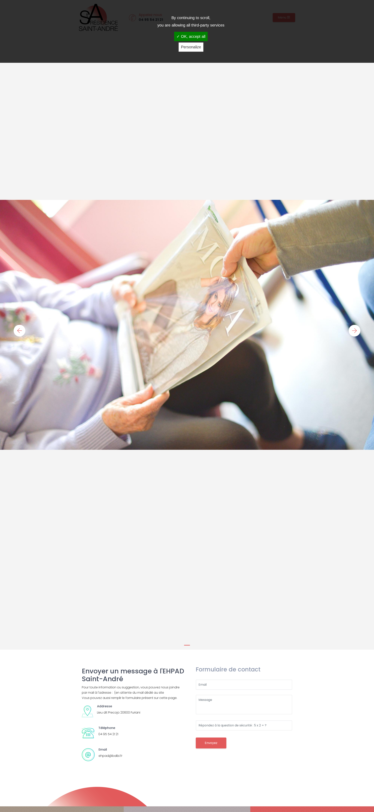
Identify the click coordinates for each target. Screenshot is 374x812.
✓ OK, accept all (190, 36)
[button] (19, 330)
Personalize (191, 47)
